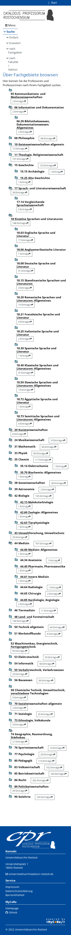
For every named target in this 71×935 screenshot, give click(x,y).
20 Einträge (18, 537)
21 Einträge (18, 741)
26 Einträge (46, 754)
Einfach (13, 37)
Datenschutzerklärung (19, 891)
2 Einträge (18, 101)
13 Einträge (24, 389)
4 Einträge (23, 321)
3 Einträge (23, 287)
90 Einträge (39, 453)
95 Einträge (18, 650)
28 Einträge (18, 192)
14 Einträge (56, 747)
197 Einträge (19, 158)
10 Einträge (56, 440)
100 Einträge (57, 773)
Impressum (12, 887)
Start (54, 2)
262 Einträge (39, 780)
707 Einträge (42, 543)
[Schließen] (10, 107)
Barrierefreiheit (14, 895)
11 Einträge (47, 610)
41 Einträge (24, 372)
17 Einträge (24, 240)
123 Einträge (47, 165)
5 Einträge (18, 697)
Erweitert (13, 43)
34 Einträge (44, 680)
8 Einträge (18, 434)
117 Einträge (42, 459)
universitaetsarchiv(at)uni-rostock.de (31, 874)
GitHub (12, 912)
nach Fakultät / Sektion (13, 63)
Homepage (12, 908)
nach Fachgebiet (13, 50)
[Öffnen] (10, 429)
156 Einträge (19, 621)
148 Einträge (19, 223)
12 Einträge (18, 148)
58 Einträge (45, 663)
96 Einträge (48, 446)
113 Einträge (45, 761)
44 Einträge (56, 627)
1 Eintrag (55, 171)
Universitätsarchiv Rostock (21, 857)
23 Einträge (18, 674)
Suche (11, 31)
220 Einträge (43, 797)
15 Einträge (24, 304)
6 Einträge (23, 209)
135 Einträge (42, 496)
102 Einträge (53, 767)
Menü (11, 25)
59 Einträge (51, 657)
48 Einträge (46, 138)
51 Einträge (24, 270)
